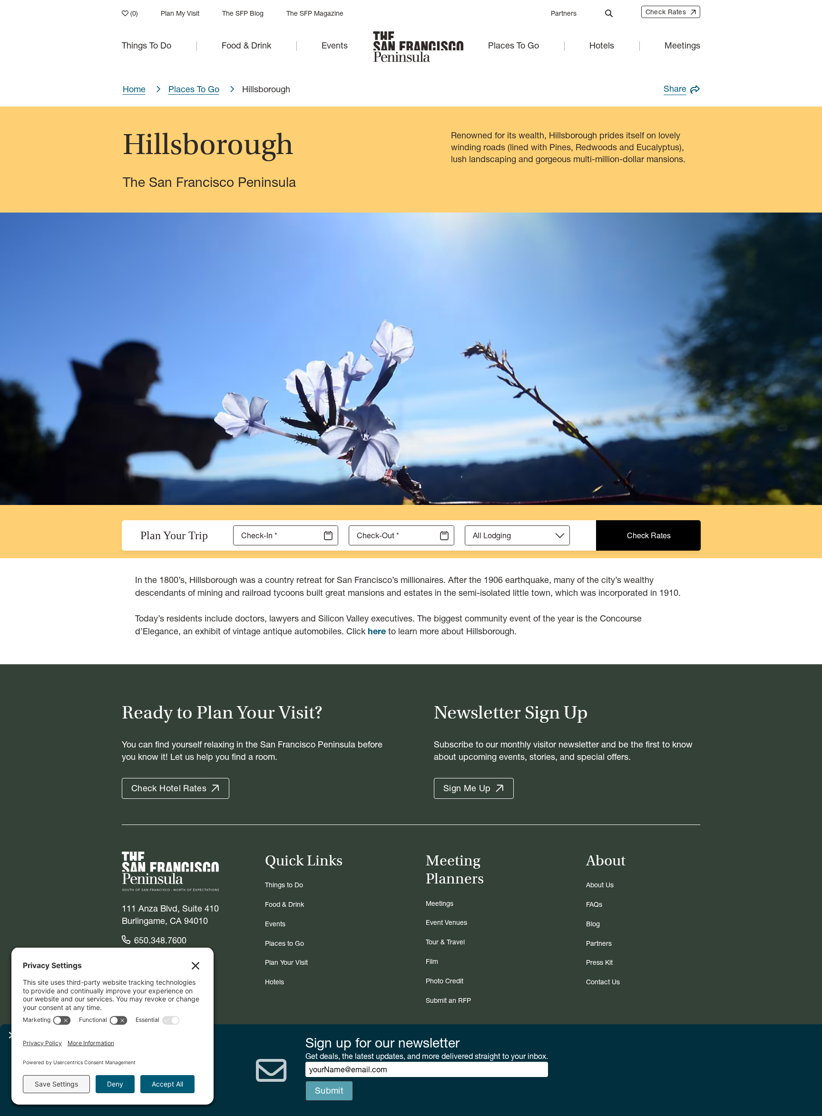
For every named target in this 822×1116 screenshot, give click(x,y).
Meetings (682, 45)
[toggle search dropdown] (608, 13)
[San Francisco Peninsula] (170, 872)
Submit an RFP (448, 1001)
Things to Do (284, 885)
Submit (329, 1090)
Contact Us (603, 982)
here (377, 631)
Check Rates (649, 535)
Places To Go (513, 45)
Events (335, 45)
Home (134, 89)
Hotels (601, 45)
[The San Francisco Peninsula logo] (418, 45)
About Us (600, 885)
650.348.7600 (160, 940)
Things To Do (146, 45)
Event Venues (446, 923)
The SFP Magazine (314, 13)
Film (432, 962)
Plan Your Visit (286, 963)
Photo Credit (444, 981)
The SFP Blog (243, 13)
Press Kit (599, 963)
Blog (593, 924)
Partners (564, 13)
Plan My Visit (180, 13)
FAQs (594, 905)
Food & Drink (246, 45)
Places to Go (284, 944)
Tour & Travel (445, 942)
